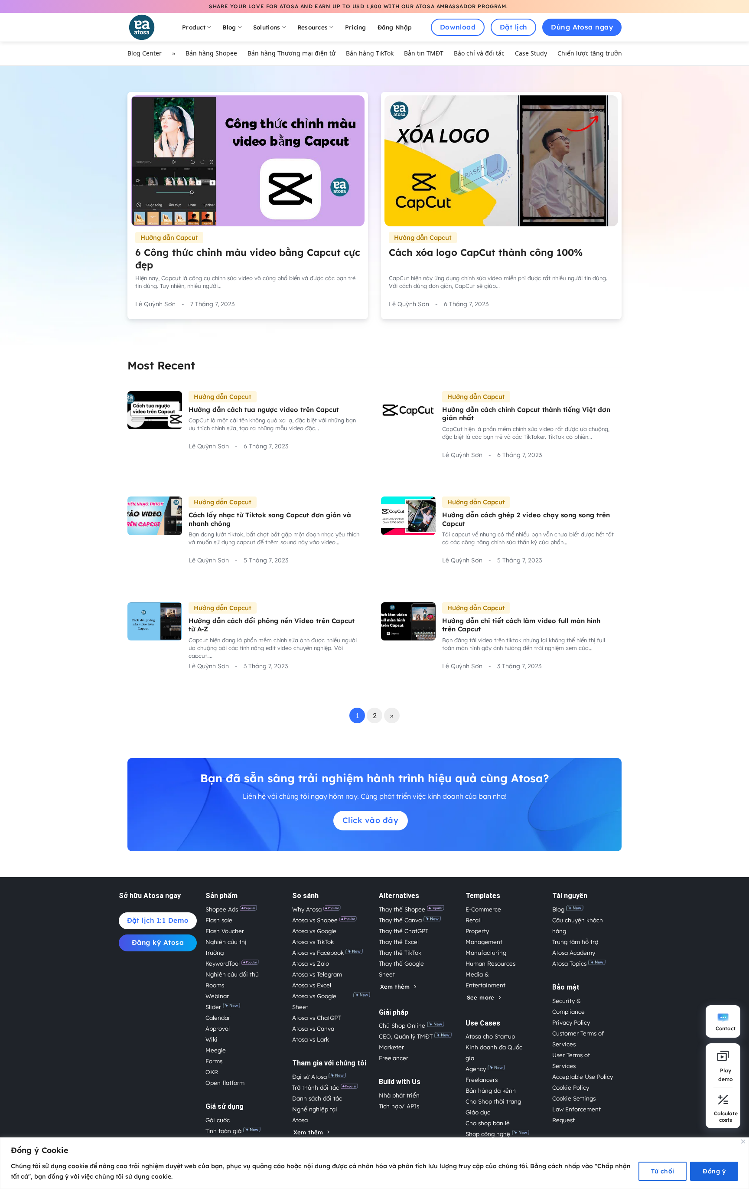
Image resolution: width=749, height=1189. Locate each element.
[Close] (743, 1141)
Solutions (266, 27)
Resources (312, 27)
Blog (229, 27)
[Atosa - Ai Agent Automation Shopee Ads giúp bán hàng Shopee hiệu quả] (146, 27)
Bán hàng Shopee (211, 53)
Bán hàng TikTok (370, 53)
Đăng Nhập (395, 27)
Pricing (355, 27)
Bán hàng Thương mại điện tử (291, 53)
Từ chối (662, 1171)
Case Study (531, 53)
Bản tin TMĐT (423, 53)
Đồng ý (714, 1171)
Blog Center (144, 53)
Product (193, 27)
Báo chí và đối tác (479, 53)
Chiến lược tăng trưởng (591, 53)
